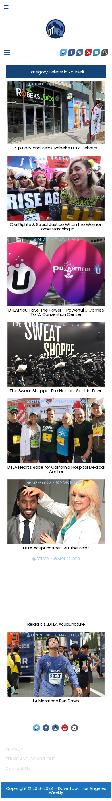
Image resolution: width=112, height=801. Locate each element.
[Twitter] (63, 52)
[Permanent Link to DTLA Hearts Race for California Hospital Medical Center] (56, 430)
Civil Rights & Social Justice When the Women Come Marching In (56, 226)
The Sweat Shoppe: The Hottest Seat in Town (55, 391)
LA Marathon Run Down (56, 701)
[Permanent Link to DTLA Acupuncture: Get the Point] (56, 511)
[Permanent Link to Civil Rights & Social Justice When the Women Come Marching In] (56, 188)
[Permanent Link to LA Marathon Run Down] (56, 664)
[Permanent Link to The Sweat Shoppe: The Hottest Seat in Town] (56, 354)
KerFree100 (40, 401)
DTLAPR (38, 84)
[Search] (104, 52)
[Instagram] (79, 52)
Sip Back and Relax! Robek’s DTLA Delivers (56, 148)
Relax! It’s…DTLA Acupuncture (56, 624)
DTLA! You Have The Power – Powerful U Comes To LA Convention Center (56, 312)
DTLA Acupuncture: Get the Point (56, 548)
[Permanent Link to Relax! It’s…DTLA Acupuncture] (56, 588)
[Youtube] (88, 52)
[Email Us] (96, 52)
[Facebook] (71, 52)
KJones (43, 325)
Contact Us (17, 768)
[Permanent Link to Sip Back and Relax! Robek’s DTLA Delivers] (56, 112)
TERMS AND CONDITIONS (30, 759)
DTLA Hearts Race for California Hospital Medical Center (56, 469)
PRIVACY (14, 749)
